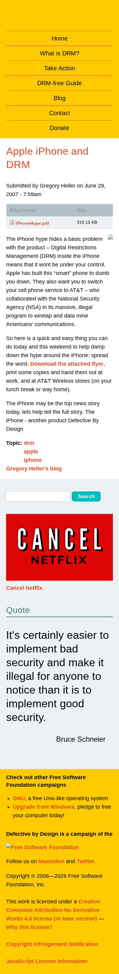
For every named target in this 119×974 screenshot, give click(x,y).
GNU (19, 798)
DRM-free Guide (59, 83)
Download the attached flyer (66, 364)
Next (107, 551)
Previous (11, 551)
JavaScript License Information (47, 961)
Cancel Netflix (24, 588)
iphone (33, 460)
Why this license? (29, 927)
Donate (59, 128)
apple (31, 451)
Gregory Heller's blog (34, 469)
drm (29, 443)
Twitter (85, 861)
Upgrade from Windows (43, 807)
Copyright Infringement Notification (52, 944)
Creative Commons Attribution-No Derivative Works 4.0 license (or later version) (53, 910)
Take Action (59, 68)
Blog (60, 98)
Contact (59, 113)
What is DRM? (59, 53)
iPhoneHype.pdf (32, 223)
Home (60, 38)
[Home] (59, 14)
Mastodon (51, 861)
